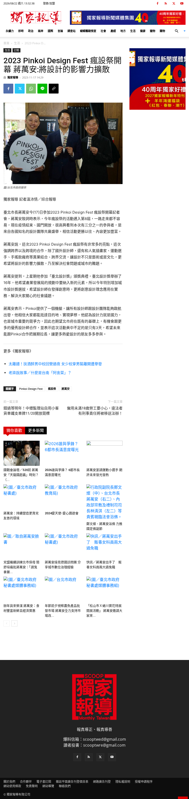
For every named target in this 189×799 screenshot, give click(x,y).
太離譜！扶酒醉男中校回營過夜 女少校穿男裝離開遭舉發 (55, 363)
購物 (162, 31)
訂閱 (16, 50)
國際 (50, 31)
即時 (21, 31)
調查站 (71, 31)
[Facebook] (157, 3)
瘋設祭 (52, 389)
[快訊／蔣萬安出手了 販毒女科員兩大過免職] (104, 545)
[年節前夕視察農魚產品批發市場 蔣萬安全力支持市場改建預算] (63, 589)
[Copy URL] (54, 89)
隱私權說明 (122, 782)
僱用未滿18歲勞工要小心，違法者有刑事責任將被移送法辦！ (95, 411)
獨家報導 (12, 77)
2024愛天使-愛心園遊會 (62, 513)
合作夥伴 (26, 782)
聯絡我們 (65, 786)
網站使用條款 (12, 786)
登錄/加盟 (49, 3)
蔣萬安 (66, 389)
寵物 (152, 31)
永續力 (10, 31)
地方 (123, 31)
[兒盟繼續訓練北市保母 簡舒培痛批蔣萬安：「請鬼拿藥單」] (21, 545)
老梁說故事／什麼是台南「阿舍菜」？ (40, 372)
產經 (113, 31)
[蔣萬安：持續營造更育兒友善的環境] (21, 496)
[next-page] (14, 623)
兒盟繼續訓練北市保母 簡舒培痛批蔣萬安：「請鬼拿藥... (21, 567)
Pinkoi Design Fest (31, 389)
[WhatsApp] (31, 89)
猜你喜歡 (14, 430)
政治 (30, 31)
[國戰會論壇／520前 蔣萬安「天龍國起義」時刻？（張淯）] (21, 453)
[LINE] (42, 89)
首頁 (6, 43)
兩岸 (40, 31)
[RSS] (165, 3)
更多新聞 (36, 430)
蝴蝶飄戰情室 (88, 31)
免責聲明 (32, 786)
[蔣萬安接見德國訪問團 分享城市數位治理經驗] (63, 545)
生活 (133, 31)
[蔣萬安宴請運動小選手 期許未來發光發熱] (104, 453)
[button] (178, 31)
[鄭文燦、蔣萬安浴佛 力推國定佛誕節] (104, 502)
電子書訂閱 (43, 782)
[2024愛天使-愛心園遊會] (63, 496)
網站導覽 (48, 786)
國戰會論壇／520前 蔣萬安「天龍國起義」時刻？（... (21, 475)
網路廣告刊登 (102, 782)
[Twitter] (173, 3)
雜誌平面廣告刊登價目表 (72, 782)
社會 (103, 31)
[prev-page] (6, 623)
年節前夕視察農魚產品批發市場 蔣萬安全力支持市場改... (63, 610)
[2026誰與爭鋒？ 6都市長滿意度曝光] (63, 453)
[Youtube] (182, 3)
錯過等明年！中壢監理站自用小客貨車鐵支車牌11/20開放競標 (31, 411)
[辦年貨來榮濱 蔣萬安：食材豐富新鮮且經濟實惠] (21, 589)
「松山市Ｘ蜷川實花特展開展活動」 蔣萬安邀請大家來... (104, 610)
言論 (60, 31)
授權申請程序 (144, 782)
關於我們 (9, 782)
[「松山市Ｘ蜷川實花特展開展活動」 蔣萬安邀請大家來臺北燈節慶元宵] (104, 589)
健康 (142, 31)
